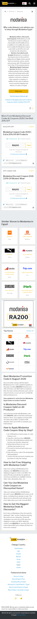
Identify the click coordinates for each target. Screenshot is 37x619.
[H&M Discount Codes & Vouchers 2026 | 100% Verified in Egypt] (27, 368)
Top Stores (8, 331)
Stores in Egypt (18, 576)
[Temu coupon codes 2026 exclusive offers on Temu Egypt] (10, 232)
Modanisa (20, 11)
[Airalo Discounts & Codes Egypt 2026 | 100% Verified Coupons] (10, 268)
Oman (18, 559)
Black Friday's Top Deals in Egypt (18, 590)
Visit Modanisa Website (18, 96)
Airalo (9, 277)
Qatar (18, 562)
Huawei (27, 257)
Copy (29, 145)
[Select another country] (24, 3)
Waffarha (27, 239)
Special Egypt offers (18, 579)
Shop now (18, 91)
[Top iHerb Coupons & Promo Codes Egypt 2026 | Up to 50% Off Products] (27, 286)
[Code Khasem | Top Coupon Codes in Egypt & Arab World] (5, 11)
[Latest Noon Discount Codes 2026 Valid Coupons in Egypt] (10, 362)
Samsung (9, 293)
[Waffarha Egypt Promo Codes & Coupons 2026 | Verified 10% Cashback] (27, 232)
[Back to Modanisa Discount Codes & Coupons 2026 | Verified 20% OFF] (32, 12)
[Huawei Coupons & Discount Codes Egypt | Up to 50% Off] (27, 250)
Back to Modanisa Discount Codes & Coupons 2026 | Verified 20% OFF (19, 101)
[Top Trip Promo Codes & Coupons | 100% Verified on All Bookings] (27, 268)
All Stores (11, 11)
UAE (18, 551)
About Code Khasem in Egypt (18, 587)
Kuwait (18, 554)
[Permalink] (3, 160)
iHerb (27, 295)
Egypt (18, 565)
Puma (9, 257)
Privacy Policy (21, 615)
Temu (9, 239)
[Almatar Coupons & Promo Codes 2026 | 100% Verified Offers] (10, 368)
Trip (27, 275)
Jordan (18, 567)
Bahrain (18, 556)
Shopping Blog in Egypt (18, 582)
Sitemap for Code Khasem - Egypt (18, 584)
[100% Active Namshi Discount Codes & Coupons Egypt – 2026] (27, 362)
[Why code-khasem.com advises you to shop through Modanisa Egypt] (18, 313)
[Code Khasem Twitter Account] (21, 598)
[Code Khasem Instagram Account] (15, 598)
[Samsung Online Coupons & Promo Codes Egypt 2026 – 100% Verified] (10, 286)
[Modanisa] (18, 19)
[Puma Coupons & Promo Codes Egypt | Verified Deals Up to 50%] (10, 250)
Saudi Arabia (18, 548)
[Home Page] (8, 3)
